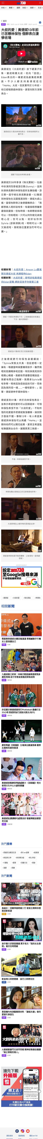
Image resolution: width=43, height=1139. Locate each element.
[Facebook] (17, 1131)
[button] (3, 3)
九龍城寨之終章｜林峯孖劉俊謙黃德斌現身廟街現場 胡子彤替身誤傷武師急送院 (21, 675)
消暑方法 (24, 863)
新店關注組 (20, 858)
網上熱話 (32, 858)
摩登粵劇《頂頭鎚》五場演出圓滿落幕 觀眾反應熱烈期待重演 (21, 746)
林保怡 (38, 598)
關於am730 (34, 1136)
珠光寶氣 (27, 598)
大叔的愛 (16, 598)
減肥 (5, 868)
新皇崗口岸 (7, 858)
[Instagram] (22, 1131)
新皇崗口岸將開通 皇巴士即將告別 (18, 979)
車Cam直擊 (25, 852)
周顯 (13, 868)
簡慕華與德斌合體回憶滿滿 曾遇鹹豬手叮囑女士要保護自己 (21, 640)
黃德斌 (6, 598)
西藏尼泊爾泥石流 (10, 852)
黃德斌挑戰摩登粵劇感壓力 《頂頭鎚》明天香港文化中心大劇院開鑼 (21, 784)
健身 (33, 863)
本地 (3, 982)
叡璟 (14, 863)
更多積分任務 (34, 1116)
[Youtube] (28, 1131)
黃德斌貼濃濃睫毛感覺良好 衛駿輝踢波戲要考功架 (21, 819)
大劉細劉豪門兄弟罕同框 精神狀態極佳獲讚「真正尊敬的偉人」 (21, 1050)
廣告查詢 (9, 1136)
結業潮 (36, 852)
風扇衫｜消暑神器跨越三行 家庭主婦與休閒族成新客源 (21, 909)
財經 (3, 914)
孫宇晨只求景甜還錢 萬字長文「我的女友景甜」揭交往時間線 (21, 945)
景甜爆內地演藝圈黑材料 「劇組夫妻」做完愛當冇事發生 (21, 1013)
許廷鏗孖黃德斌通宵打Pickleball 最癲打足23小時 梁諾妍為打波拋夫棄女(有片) (21, 711)
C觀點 (6, 863)
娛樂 (3, 24)
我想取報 (21, 1136)
